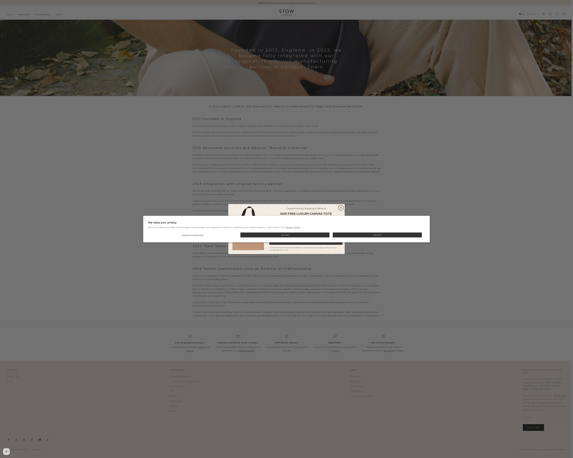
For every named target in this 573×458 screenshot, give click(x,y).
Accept (285, 235)
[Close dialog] (341, 207)
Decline (377, 235)
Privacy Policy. (293, 227)
